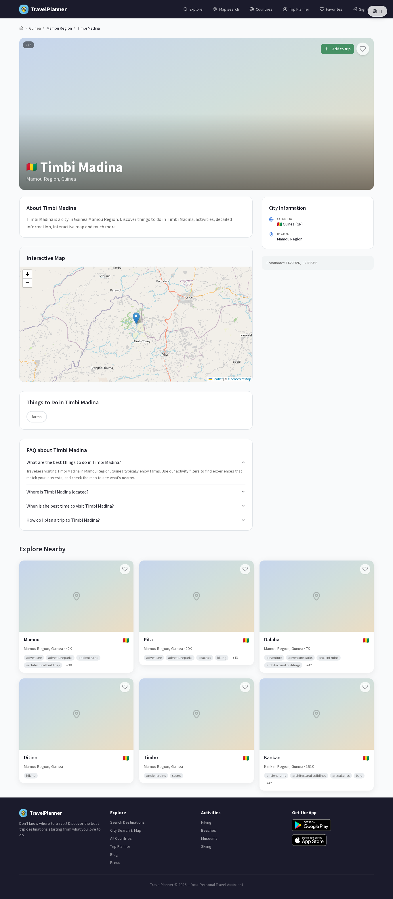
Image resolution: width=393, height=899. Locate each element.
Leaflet (217, 379)
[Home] (21, 28)
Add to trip (341, 48)
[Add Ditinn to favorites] (125, 687)
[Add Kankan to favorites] (365, 687)
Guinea (35, 28)
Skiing (206, 846)
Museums (209, 838)
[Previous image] (28, 114)
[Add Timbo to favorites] (245, 687)
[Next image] (364, 114)
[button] (136, 318)
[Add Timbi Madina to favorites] (362, 49)
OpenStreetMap (239, 379)
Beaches (208, 830)
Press (115, 862)
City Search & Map (125, 830)
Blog (114, 854)
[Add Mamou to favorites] (125, 569)
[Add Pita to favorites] (245, 569)
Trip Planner (120, 846)
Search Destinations (127, 822)
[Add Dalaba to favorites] (365, 569)
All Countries (121, 838)
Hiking (206, 822)
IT (380, 11)
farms (37, 416)
